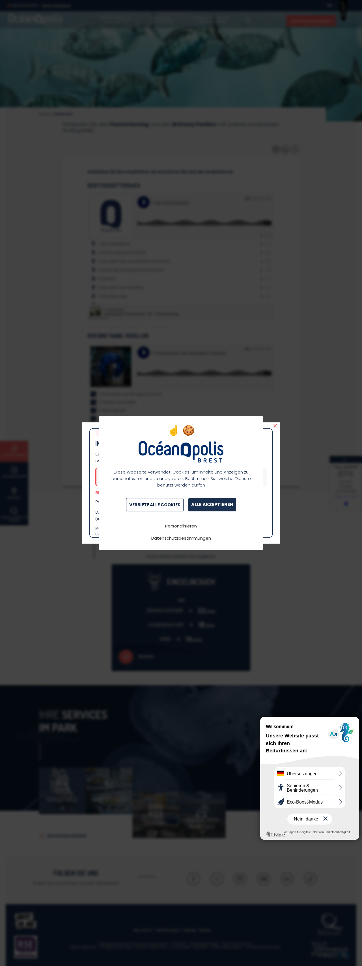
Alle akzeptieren (212, 504)
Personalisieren (181, 526)
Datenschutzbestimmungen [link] (181, 538)
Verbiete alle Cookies (154, 505)
